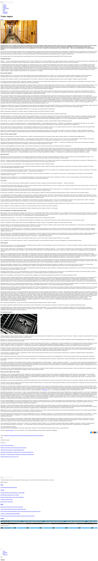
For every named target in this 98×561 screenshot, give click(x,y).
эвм (13, 487)
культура (38, 435)
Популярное (6, 8)
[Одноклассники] (93, 432)
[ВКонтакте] (91, 432)
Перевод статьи (9, 430)
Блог (4, 9)
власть (22, 435)
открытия (3, 487)
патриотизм (44, 389)
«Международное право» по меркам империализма (12, 449)
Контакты (5, 11)
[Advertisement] (41, 467)
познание (7, 487)
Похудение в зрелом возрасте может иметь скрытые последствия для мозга (18, 515)
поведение (18, 435)
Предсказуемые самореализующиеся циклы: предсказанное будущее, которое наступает (20, 511)
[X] (95, 432)
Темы (2, 484)
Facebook (5, 13)
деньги (41, 435)
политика (10, 435)
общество (29, 435)
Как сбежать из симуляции (7, 501)
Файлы (4, 7)
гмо (14, 487)
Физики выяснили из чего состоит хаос (10, 456)
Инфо (4, 4)
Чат (4, 10)
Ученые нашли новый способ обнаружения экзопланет (13, 509)
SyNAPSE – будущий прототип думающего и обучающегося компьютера (17, 454)
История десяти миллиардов (7, 445)
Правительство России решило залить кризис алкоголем (13, 447)
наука (25, 435)
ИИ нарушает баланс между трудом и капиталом (12, 506)
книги (10, 487)
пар (16, 487)
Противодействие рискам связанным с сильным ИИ (12, 492)
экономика (6, 435)
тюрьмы (14, 435)
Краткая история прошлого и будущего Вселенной (12, 497)
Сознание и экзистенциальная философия (10, 513)
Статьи (4, 6)
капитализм (33, 435)
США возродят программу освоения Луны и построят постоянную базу (17, 452)
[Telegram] (96, 432)
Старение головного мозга (7, 499)
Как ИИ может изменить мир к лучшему (10, 494)
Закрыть (2, 559)
